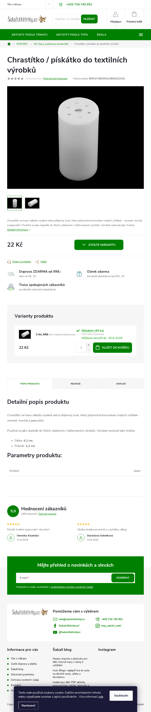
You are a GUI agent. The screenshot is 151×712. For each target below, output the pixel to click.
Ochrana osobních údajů (25, 680)
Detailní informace (17, 230)
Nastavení (28, 706)
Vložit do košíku (115, 348)
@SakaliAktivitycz (69, 632)
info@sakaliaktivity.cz (72, 619)
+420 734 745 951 (112, 619)
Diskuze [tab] (121, 383)
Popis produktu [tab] (30, 383)
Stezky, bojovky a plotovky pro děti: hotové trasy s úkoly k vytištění (70, 662)
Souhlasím (121, 696)
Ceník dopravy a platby (24, 664)
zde (101, 697)
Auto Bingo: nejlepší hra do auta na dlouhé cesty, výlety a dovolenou (71, 674)
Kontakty (16, 685)
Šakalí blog (17, 669)
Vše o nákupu (14, 4)
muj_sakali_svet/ (111, 625)
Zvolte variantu (101, 245)
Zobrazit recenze (47, 514)
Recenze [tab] (75, 383)
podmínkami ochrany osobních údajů (72, 587)
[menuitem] (29, 35)
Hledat (89, 19)
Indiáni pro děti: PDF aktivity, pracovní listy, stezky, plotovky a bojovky (71, 685)
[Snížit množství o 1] (88, 350)
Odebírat (122, 578)
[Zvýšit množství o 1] (88, 345)
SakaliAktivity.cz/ (69, 625)
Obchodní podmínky (22, 674)
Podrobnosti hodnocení (55, 78)
